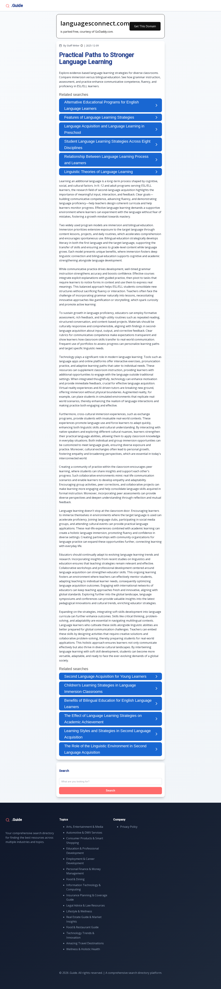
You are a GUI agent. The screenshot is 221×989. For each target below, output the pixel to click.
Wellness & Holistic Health (83, 949)
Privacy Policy (128, 827)
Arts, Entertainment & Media (84, 827)
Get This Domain (145, 26)
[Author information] (81, 45)
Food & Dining (75, 879)
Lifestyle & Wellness (79, 911)
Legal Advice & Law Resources (85, 905)
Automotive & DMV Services (84, 832)
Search (110, 790)
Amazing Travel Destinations (85, 943)
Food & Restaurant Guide (82, 927)
